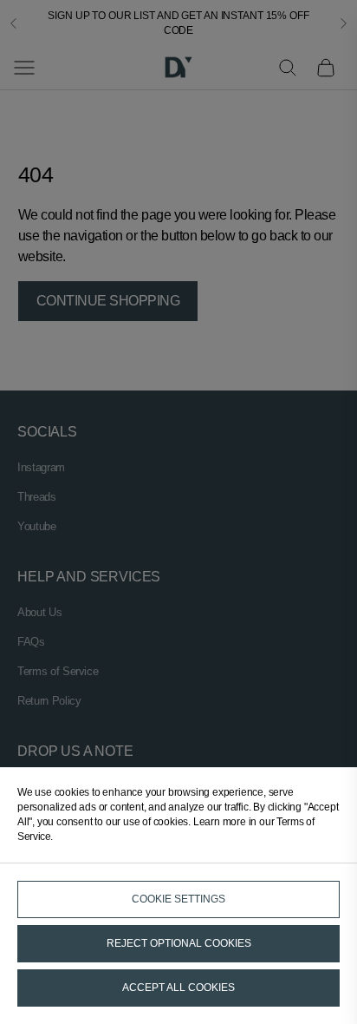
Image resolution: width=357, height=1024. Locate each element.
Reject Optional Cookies (179, 943)
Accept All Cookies (178, 987)
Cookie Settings (178, 899)
